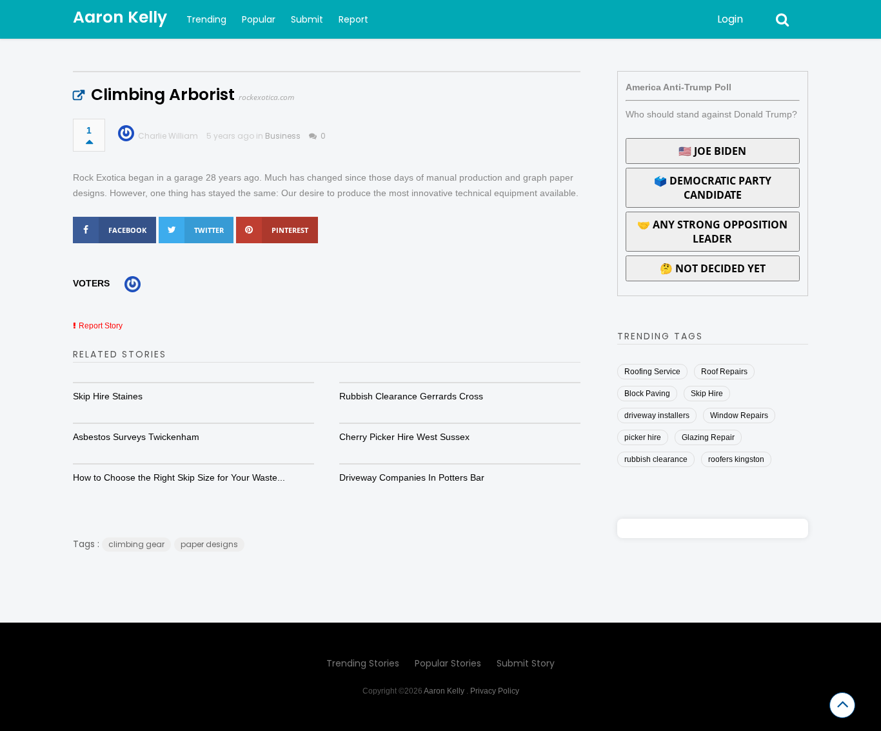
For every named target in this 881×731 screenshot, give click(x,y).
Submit (307, 19)
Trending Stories (362, 663)
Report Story (101, 325)
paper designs (209, 544)
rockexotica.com (266, 97)
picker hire (642, 437)
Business (283, 135)
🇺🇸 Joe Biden (712, 151)
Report (353, 19)
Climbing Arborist (163, 94)
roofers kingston (736, 459)
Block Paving (647, 393)
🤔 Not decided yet (713, 268)
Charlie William (168, 135)
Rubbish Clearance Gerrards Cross (411, 396)
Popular (258, 19)
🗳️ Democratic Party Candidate (712, 188)
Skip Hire (707, 393)
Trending (206, 19)
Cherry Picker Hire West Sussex (404, 437)
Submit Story (526, 663)
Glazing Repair (708, 437)
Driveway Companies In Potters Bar (411, 477)
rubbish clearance (656, 459)
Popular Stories (448, 663)
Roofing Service (652, 371)
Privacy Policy (494, 691)
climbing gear (136, 544)
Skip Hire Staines (108, 396)
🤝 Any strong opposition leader (712, 231)
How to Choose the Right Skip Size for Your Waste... (179, 477)
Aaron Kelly (120, 17)
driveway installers (656, 415)
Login (730, 19)
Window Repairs (739, 415)
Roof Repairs (724, 371)
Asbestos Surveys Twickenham (136, 437)
